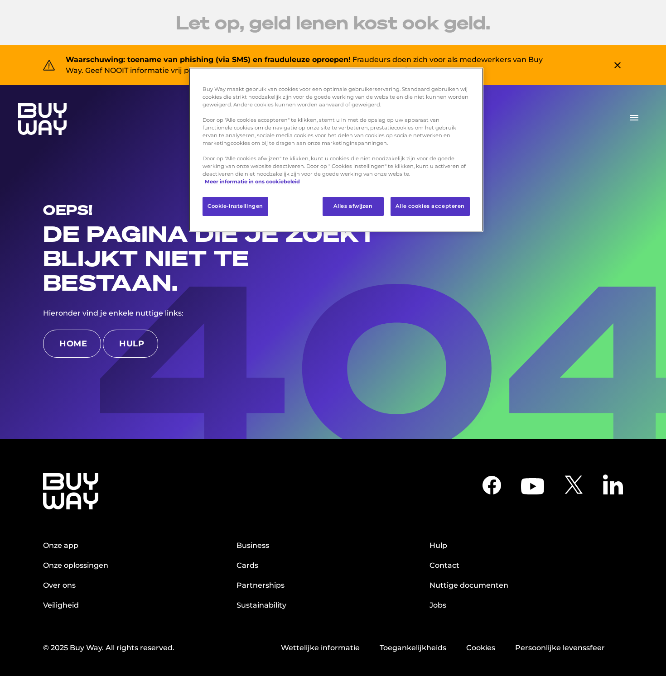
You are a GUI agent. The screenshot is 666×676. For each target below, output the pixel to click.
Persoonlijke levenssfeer (560, 647)
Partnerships (260, 585)
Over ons (59, 585)
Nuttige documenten (469, 585)
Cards (247, 565)
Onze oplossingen (75, 565)
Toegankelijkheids (413, 647)
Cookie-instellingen (235, 206)
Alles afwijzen (353, 206)
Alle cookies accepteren (430, 206)
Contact (444, 565)
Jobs (438, 605)
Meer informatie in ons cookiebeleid (252, 182)
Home (73, 344)
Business (252, 545)
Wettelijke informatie (320, 647)
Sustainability (261, 605)
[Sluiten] (471, 78)
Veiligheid (61, 605)
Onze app (60, 545)
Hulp (131, 344)
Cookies (480, 647)
